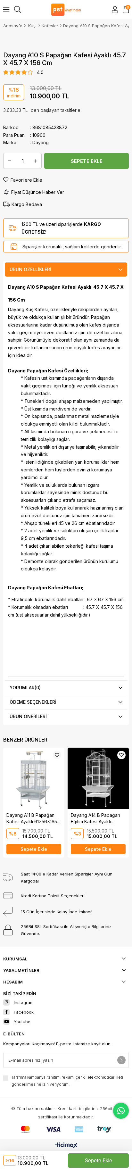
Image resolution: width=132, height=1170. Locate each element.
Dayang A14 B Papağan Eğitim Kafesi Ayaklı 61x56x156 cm (95, 818)
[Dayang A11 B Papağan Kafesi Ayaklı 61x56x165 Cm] (33, 778)
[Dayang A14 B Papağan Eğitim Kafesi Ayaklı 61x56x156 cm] (98, 778)
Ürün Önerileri (28, 716)
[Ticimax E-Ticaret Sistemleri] (66, 1145)
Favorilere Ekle (57, 755)
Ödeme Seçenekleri (33, 702)
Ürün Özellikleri (30, 269)
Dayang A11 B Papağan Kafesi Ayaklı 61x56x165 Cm (31, 818)
